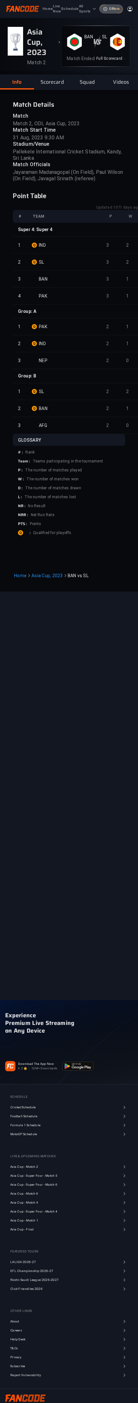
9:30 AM (54, 138)
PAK (43, 295)
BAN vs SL (78, 575)
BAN (88, 36)
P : (20, 470)
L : (20, 497)
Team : (24, 461)
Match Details (33, 104)
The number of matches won (52, 479)
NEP (43, 360)
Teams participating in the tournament (68, 461)
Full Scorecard (109, 58)
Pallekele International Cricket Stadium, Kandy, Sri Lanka (67, 155)
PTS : (22, 523)
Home (20, 575)
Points (35, 524)
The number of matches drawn (53, 488)
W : (21, 479)
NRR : (23, 514)
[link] (110, 58)
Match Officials (32, 164)
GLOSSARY (29, 440)
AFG (43, 425)
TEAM (38, 216)
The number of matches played (53, 470)
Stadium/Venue (31, 144)
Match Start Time (34, 130)
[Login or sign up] (130, 9)
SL (105, 36)
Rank (30, 452)
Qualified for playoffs (52, 533)
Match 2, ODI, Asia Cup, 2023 (46, 123)
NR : (21, 505)
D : (20, 488)
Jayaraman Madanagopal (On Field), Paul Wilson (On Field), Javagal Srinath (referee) (68, 175)
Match (21, 116)
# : (20, 452)
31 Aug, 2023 (28, 138)
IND (42, 245)
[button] (17, 82)
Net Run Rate (42, 515)
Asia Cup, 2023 (47, 575)
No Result (37, 506)
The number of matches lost (50, 497)
